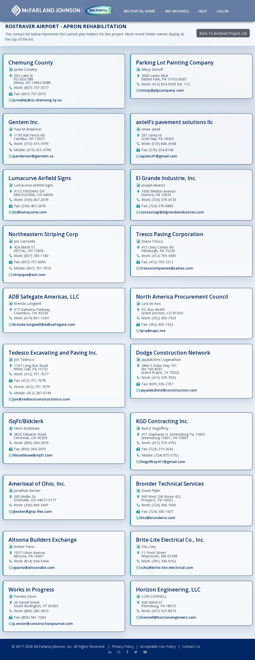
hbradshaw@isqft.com (33, 455)
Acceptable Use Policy (158, 646)
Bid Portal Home (139, 11)
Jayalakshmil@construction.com (168, 390)
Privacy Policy (123, 646)
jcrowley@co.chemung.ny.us (37, 100)
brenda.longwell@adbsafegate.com (44, 324)
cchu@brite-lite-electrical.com (166, 567)
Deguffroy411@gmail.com (162, 461)
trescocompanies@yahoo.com (166, 268)
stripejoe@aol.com (29, 274)
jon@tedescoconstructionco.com (41, 399)
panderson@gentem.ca (33, 156)
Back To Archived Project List (223, 33)
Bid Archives (177, 11)
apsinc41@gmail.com (158, 156)
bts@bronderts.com (157, 517)
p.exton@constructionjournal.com (43, 623)
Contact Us (191, 646)
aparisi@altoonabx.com (34, 567)
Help (202, 11)
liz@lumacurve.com (30, 212)
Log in (222, 11)
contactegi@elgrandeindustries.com (172, 212)
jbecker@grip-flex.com (32, 511)
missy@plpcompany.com (162, 90)
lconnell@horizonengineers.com (168, 617)
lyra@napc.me (152, 330)
